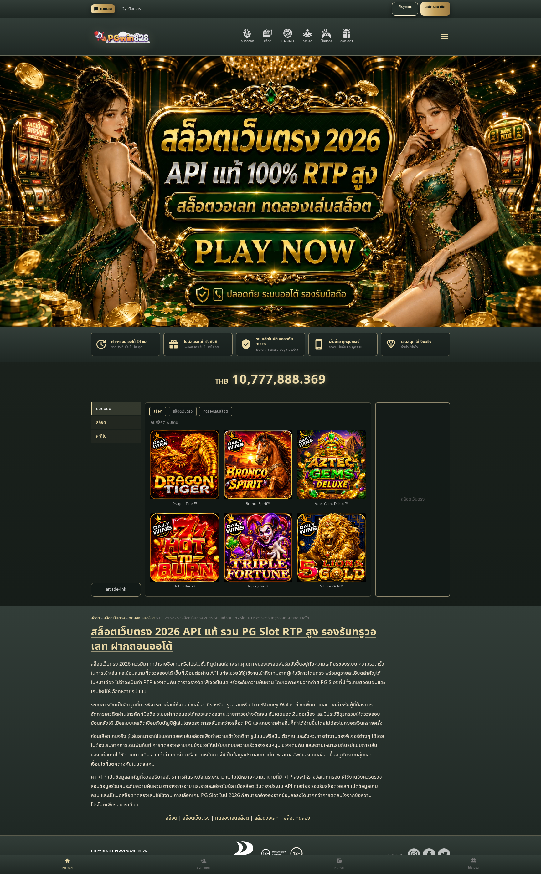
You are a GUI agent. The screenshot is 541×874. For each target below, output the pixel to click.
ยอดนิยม (103, 409)
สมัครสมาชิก (435, 6)
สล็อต (101, 422)
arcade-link (116, 589)
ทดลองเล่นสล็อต (215, 411)
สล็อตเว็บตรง (183, 411)
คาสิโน (101, 436)
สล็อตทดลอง (297, 818)
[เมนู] (444, 36)
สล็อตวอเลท (266, 818)
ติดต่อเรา (135, 9)
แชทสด (106, 9)
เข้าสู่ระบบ (405, 7)
